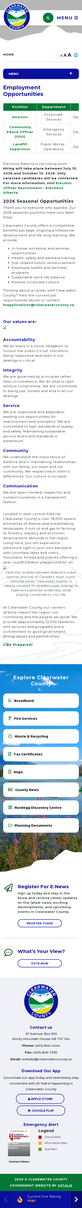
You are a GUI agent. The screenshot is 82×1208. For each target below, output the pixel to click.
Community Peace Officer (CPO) (20, 132)
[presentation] (76, 1199)
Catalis (65, 1185)
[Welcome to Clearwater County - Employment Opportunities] (17, 16)
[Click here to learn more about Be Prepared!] (41, 644)
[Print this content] (75, 55)
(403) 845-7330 (41, 1052)
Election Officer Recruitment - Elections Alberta (37, 188)
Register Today (39, 923)
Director (20, 117)
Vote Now (39, 963)
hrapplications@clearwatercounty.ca (38, 305)
